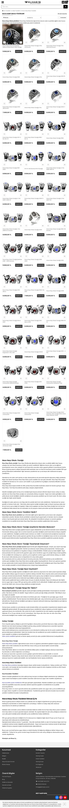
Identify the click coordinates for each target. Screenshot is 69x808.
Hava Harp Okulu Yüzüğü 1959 (55, 138)
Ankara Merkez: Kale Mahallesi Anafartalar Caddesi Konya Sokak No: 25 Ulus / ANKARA (51, 777)
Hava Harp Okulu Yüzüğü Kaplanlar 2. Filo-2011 (10, 351)
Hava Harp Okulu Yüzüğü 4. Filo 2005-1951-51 (55, 168)
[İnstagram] (61, 797)
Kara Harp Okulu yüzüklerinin (9, 665)
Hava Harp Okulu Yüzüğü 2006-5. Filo (34, 199)
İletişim (4, 756)
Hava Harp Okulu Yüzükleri (29, 10)
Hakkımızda (5, 753)
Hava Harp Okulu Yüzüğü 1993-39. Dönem (56, 229)
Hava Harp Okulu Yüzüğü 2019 (55, 260)
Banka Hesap (6, 764)
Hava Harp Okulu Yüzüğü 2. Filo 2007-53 (55, 199)
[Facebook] (57, 797)
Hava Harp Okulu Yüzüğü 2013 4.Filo (33, 382)
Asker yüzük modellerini (9, 636)
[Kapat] (64, 804)
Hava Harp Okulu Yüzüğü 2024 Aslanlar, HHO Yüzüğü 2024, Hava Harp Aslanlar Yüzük (56, 414)
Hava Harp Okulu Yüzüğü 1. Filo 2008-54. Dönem (11, 229)
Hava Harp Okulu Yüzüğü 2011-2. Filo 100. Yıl (12, 138)
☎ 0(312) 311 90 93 (41, 784)
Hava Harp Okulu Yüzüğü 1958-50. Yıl (56, 321)
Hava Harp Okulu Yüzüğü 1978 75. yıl (55, 77)
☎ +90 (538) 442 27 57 (42, 781)
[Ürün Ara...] (66, 6)
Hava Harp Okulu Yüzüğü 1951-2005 (11, 168)
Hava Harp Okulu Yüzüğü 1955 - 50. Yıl (33, 138)
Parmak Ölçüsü (6, 776)
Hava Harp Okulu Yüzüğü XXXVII (34, 352)
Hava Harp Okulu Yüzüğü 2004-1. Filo (55, 107)
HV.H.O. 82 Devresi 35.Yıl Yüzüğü (34, 168)
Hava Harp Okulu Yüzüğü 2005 (55, 291)
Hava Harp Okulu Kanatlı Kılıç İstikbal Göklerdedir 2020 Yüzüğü (12, 46)
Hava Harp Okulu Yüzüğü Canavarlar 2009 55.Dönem (11, 382)
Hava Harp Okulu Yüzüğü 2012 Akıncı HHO (33, 321)
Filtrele (6, 17)
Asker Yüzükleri (16, 10)
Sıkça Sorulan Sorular (8, 761)
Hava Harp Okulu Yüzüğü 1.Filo (33, 107)
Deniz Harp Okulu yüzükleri (10, 643)
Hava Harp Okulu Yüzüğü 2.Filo (33, 77)
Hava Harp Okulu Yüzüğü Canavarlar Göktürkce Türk (54, 382)
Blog (3, 779)
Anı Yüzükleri (7, 10)
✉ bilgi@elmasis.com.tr (42, 787)
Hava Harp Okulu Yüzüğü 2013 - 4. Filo (56, 351)
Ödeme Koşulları (7, 788)
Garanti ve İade (6, 785)
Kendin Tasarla (40, 753)
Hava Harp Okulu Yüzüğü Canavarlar (32, 413)
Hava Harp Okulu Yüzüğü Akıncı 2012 (12, 321)
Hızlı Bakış (21, 42)
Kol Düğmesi (39, 764)
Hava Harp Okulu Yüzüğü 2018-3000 (33, 260)
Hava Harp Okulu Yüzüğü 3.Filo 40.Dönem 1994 (11, 445)
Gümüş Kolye (39, 761)
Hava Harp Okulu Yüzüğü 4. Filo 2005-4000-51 (11, 199)
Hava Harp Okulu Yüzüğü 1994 (11, 77)
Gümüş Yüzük (40, 756)
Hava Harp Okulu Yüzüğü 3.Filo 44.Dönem (33, 46)
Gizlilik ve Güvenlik (7, 782)
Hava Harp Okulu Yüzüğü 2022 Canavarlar (11, 413)
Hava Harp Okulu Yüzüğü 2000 (33, 230)
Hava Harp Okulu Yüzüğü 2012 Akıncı (11, 290)
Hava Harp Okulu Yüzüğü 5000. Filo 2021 (34, 290)
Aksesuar (38, 767)
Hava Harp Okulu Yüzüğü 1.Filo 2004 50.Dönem (55, 46)
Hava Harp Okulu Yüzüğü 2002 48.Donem (11, 107)
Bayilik (4, 759)
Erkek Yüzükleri (40, 759)
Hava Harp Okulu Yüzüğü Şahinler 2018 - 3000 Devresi (12, 260)
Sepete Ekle (19, 51)
